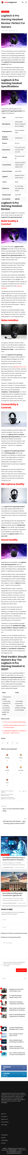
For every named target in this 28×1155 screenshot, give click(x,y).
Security (3, 1143)
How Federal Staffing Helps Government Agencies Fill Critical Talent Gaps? (12, 894)
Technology (5, 11)
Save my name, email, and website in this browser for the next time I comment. (14, 963)
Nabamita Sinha (8, 867)
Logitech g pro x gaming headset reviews (7, 794)
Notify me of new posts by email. (11, 937)
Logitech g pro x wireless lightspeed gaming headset (8, 798)
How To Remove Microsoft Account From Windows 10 (17, 1053)
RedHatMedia (12, 1150)
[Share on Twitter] (7, 743)
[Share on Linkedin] (17, 743)
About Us (3, 1114)
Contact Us (4, 1116)
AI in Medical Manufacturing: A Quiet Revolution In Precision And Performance (13, 859)
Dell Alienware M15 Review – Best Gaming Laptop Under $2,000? (14, 822)
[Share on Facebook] (3, 743)
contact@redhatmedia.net (14, 1153)
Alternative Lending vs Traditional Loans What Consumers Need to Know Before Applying (17, 1003)
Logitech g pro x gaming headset (7, 791)
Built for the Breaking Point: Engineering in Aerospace (17, 1015)
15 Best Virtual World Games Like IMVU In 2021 (16, 1047)
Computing (4, 1135)
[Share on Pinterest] (12, 743)
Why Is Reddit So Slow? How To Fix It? (16, 1034)
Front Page (4, 1125)
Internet (3, 1137)
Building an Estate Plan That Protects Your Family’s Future (16, 990)
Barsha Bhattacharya (10, 903)
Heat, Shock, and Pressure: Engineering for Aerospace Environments (17, 1009)
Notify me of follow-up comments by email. (14, 933)
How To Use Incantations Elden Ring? (14, 722)
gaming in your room (20, 367)
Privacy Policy (4, 1122)
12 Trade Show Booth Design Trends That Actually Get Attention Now (16, 996)
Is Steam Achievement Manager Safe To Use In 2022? (16, 1028)
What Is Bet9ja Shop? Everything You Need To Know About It (16, 1041)
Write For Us (4, 1119)
